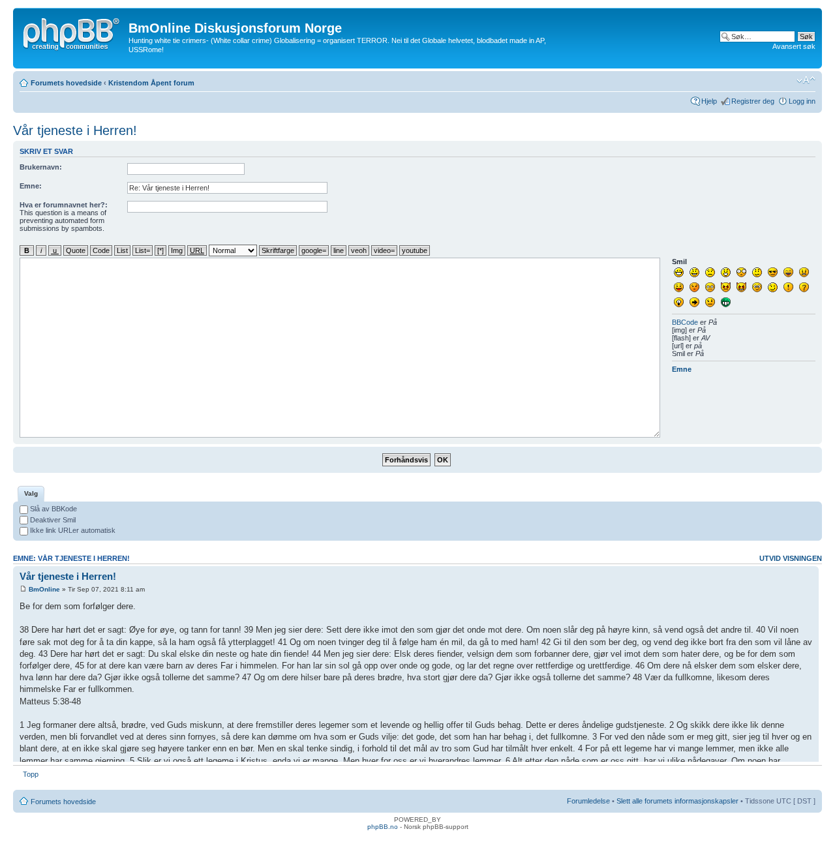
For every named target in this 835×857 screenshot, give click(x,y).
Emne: (31, 186)
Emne (681, 369)
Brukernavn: (41, 167)
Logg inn (802, 101)
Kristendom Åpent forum (151, 83)
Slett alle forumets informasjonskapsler (677, 801)
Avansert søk (793, 46)
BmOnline (44, 589)
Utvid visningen (790, 558)
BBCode (685, 322)
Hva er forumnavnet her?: (64, 205)
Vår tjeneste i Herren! (75, 130)
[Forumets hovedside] (72, 32)
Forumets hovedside (66, 83)
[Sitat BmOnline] (794, 575)
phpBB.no (382, 826)
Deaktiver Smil (52, 520)
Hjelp (709, 101)
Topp (30, 774)
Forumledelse (588, 801)
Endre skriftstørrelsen (806, 80)
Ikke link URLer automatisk (71, 530)
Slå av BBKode (52, 509)
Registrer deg (752, 101)
